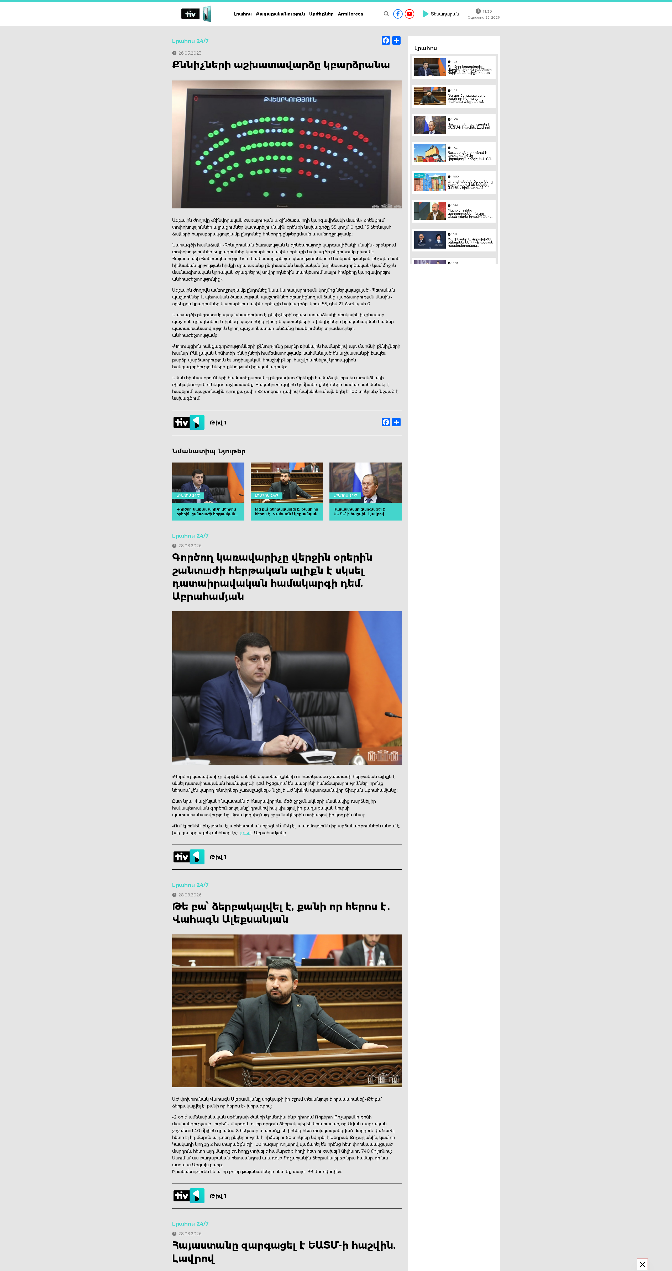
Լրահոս (243, 14)
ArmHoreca (350, 14)
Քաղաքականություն (280, 14)
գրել (245, 832)
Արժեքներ (321, 14)
